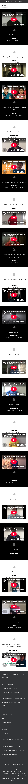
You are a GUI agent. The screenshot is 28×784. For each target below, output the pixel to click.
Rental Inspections (8, 684)
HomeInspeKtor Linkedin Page (12, 747)
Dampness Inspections (9, 688)
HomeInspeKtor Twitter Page (12, 743)
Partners (5, 733)
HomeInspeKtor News (9, 754)
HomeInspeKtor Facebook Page (12, 739)
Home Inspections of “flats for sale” (12, 704)
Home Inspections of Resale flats (13, 698)
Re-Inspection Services (10, 681)
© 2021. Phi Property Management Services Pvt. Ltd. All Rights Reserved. (14, 763)
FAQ (3, 718)
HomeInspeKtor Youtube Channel (13, 750)
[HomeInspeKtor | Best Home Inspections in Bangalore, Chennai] (5, 6)
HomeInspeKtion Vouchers (11, 709)
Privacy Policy (7, 722)
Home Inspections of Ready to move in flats (14, 694)
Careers (4, 729)
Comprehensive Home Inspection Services (13, 676)
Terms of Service (7, 726)
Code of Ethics (7, 714)
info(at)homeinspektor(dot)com (15, 1)
